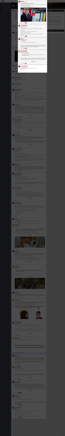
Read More (33, 61)
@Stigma (22, 27)
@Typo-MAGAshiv (23, 40)
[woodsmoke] (27, 36)
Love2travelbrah (24, 66)
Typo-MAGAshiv (24, 25)
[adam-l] (26, 63)
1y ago (21, 2)
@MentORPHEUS (23, 68)
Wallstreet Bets (25, 2)
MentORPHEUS (24, 50)
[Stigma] (25, 22)
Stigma (22, 1)
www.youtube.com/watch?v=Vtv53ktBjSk (27, 3)
